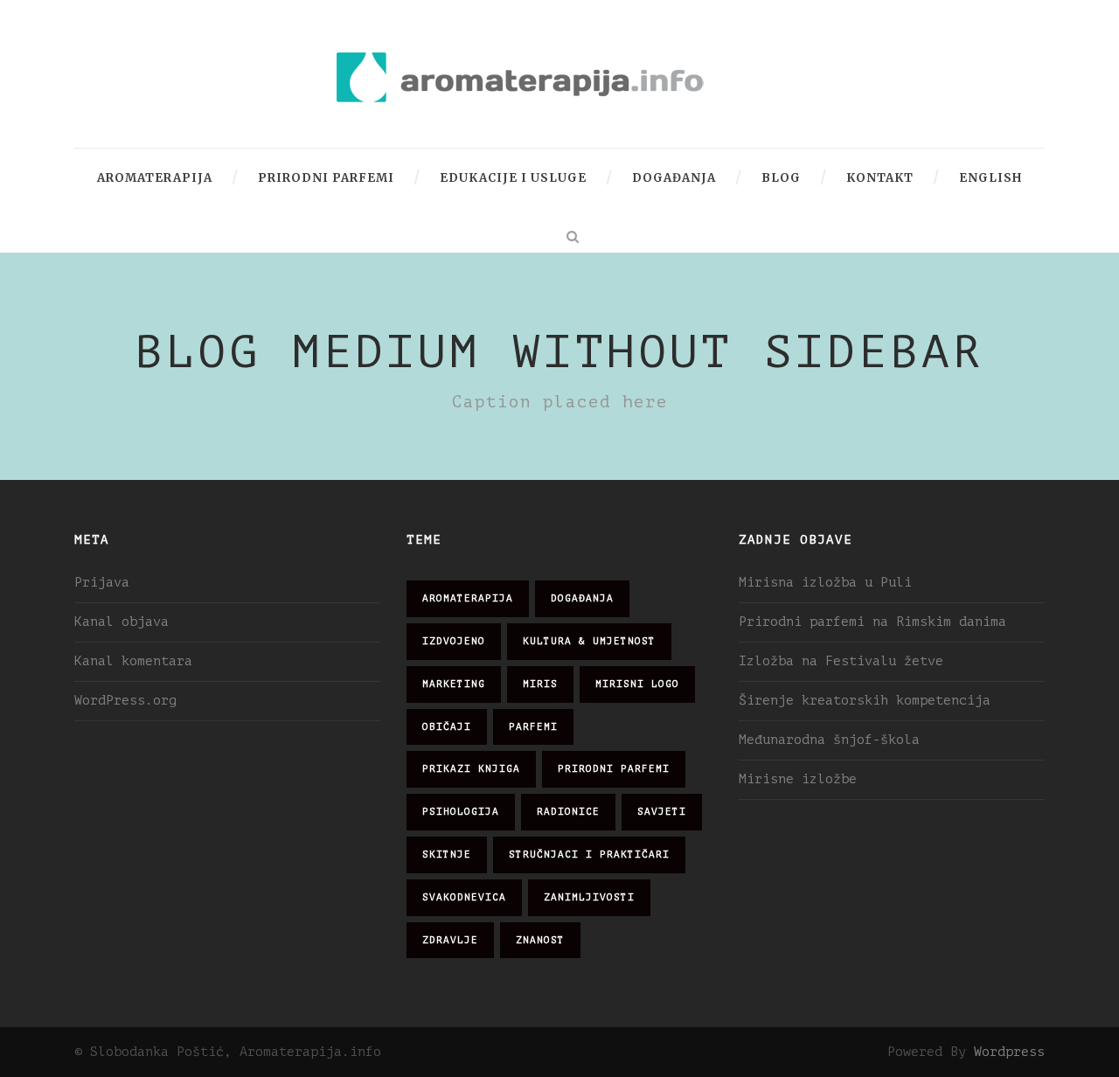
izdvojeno (453, 641)
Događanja (674, 177)
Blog (781, 177)
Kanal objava (121, 622)
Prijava (101, 582)
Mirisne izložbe (798, 779)
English (990, 177)
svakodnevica (464, 897)
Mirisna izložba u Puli (825, 582)
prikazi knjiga (471, 769)
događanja (582, 598)
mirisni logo (637, 684)
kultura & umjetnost (589, 641)
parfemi (533, 727)
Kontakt (880, 177)
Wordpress (1009, 1052)
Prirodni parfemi (326, 177)
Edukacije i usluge (513, 177)
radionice (568, 811)
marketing (453, 684)
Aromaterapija (154, 177)
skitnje (446, 854)
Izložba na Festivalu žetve (841, 661)
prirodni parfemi (614, 769)
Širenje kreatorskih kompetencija (864, 700)
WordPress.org (125, 700)
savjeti (661, 811)
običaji (446, 727)
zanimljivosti (589, 897)
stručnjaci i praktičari (589, 854)
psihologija (460, 811)
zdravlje (450, 940)
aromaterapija (467, 598)
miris (540, 684)
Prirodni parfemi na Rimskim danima (872, 622)
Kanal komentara (133, 661)
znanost (540, 940)
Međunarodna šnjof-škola (829, 740)
